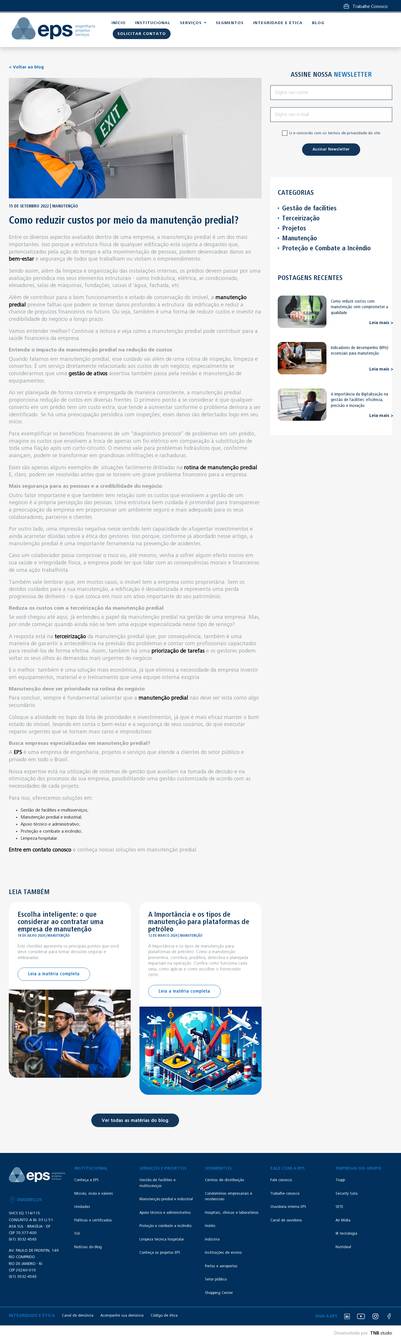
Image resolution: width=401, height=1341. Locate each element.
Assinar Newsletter (331, 149)
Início (119, 23)
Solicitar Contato (141, 34)
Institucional (153, 23)
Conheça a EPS (86, 1180)
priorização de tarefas (178, 651)
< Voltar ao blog (26, 67)
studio (381, 1333)
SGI (77, 1234)
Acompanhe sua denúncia (122, 1315)
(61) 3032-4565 (23, 1239)
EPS (18, 752)
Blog (318, 23)
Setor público (216, 1279)
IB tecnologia (346, 1234)
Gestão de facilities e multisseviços (157, 1183)
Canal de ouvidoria (286, 1220)
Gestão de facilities (309, 208)
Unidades (82, 1207)
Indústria (212, 1239)
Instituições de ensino (223, 1253)
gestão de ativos (88, 373)
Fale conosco (281, 1180)
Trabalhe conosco (284, 1194)
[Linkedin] (347, 1316)
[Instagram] (375, 1316)
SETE (339, 1207)
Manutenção (299, 238)
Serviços (191, 23)
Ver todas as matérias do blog (135, 1120)
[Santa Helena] (53, 28)
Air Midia (343, 1220)
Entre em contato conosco (40, 850)
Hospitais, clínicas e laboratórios (232, 1213)
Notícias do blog (88, 1247)
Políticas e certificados (93, 1220)
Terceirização (301, 218)
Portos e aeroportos (221, 1266)
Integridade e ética (278, 23)
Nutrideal (343, 1247)
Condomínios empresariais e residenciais (228, 1196)
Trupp (340, 1180)
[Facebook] (389, 1316)
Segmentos (230, 23)
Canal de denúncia (77, 1315)
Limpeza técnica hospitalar (161, 1239)
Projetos (294, 228)
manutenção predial (163, 698)
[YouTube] (361, 1316)
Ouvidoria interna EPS (288, 1207)
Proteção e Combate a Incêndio (326, 248)
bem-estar (21, 259)
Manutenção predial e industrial (166, 1199)
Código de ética (164, 1315)
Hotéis (210, 1226)
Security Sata (347, 1194)
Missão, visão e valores (93, 1194)
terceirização (70, 636)
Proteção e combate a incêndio (165, 1226)
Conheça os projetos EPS (159, 1253)
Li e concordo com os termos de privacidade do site (334, 133)
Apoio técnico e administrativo (165, 1213)
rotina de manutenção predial (220, 467)
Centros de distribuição (224, 1180)
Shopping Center (219, 1293)
